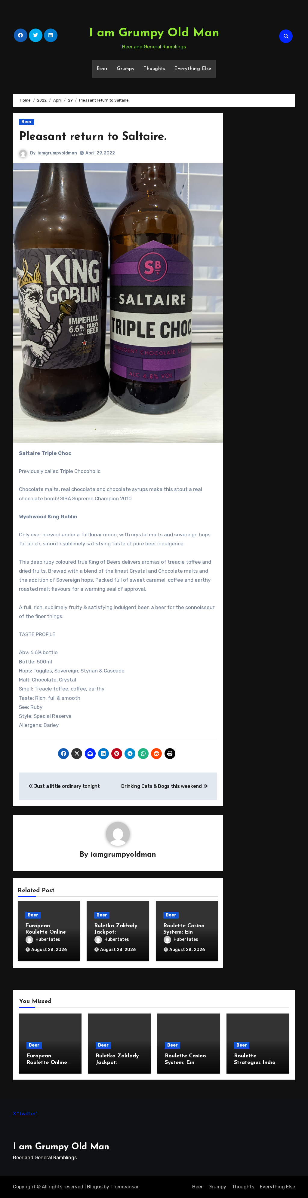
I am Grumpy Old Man (154, 33)
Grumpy (125, 68)
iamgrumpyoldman (57, 153)
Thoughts (154, 68)
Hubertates (47, 939)
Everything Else (192, 68)
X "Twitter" (25, 1114)
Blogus (95, 1187)
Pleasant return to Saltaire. (92, 137)
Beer (102, 68)
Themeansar (124, 1187)
